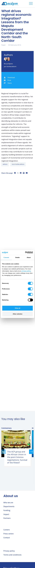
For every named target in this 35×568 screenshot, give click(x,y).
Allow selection (17, 314)
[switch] (30, 288)
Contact (6, 537)
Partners (6, 518)
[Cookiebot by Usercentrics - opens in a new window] (25, 252)
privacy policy (26, 271)
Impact (6, 514)
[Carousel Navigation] (17, 452)
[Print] (23, 173)
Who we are (8, 502)
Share (10, 83)
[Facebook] (15, 173)
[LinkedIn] (20, 173)
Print (9, 80)
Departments (8, 506)
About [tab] (29, 257)
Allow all (17, 308)
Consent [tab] (6, 257)
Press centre (8, 534)
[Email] (27, 173)
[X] (18, 173)
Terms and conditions (12, 555)
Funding (6, 510)
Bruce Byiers (8, 64)
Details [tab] (17, 257)
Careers (6, 530)
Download (11, 77)
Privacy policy (9, 551)
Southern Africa (18, 164)
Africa (5, 164)
